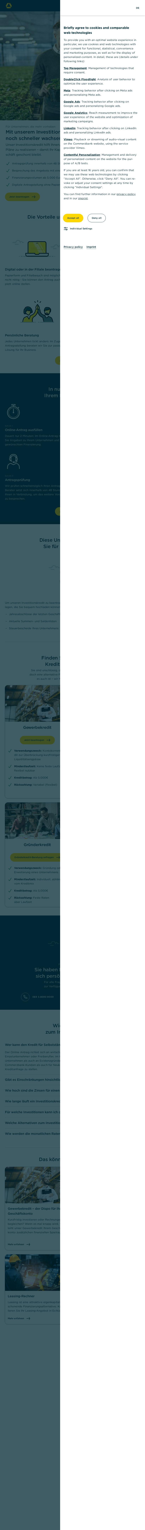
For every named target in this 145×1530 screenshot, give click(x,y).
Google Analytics (76, 112)
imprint (83, 198)
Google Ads (72, 101)
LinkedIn (69, 128)
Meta (67, 90)
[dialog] (72, 765)
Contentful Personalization (82, 154)
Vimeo (68, 139)
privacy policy (126, 194)
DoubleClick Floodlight (80, 79)
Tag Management (75, 68)
